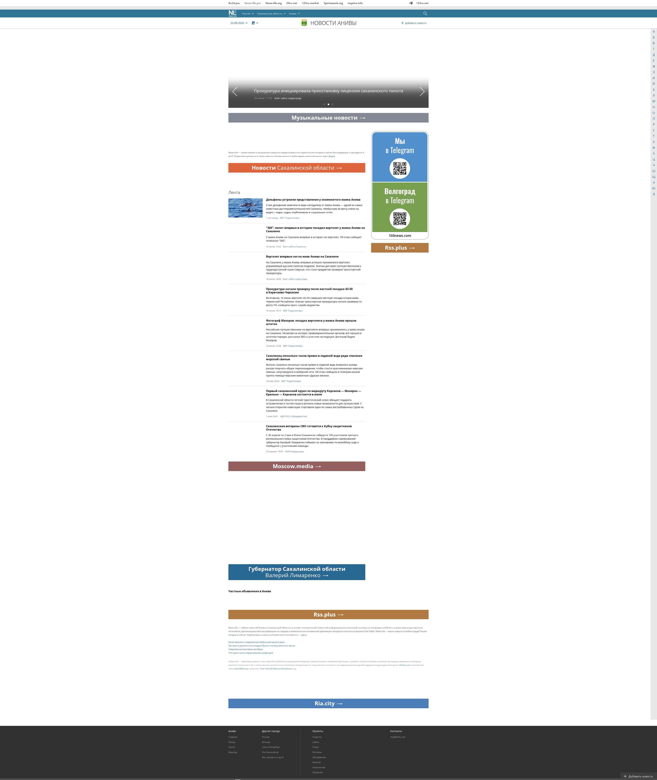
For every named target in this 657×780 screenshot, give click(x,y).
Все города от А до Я (272, 757)
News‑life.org (274, 3)
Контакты (396, 731)
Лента (231, 747)
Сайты (315, 742)
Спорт (315, 747)
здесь (304, 634)
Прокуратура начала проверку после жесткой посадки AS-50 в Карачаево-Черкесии (309, 290)
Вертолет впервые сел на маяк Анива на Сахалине (302, 256)
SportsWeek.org (241, 668)
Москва (266, 742)
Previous (235, 91)
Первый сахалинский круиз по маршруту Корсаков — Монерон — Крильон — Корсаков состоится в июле (313, 392)
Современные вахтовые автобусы (245, 649)
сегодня (232, 634)
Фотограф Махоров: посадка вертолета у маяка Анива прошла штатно (311, 322)
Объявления (319, 757)
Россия (265, 736)
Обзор (231, 742)
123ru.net (422, 3)
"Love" (262, 668)
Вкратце (232, 752)
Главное (232, 736)
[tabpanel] (328, 70)
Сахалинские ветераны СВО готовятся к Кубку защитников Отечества (309, 427)
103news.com (404, 665)
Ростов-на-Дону (270, 752)
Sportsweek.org (333, 3)
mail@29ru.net (397, 736)
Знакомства (318, 767)
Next (422, 91)
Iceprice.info (355, 3)
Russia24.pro (286, 668)
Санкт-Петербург (271, 747)
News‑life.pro (252, 3)
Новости (316, 736)
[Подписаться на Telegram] (411, 3)
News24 (269, 668)
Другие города (271, 731)
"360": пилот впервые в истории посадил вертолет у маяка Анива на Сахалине (315, 229)
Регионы (317, 752)
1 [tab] (324, 104)
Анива (232, 731)
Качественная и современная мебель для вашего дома (256, 642)
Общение (317, 772)
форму (331, 156)
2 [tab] (328, 104)
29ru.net (291, 3)
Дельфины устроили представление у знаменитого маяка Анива (313, 199)
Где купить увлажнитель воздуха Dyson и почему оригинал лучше (261, 645)
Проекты (317, 731)
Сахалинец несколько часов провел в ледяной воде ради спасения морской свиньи (314, 357)
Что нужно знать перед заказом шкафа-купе (250, 652)
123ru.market (310, 3)
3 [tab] (332, 104)
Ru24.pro (234, 3)
